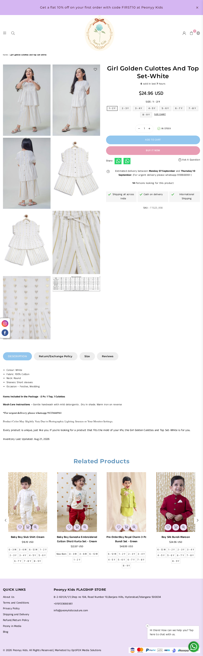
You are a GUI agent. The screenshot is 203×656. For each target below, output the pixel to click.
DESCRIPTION (17, 356)
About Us (8, 597)
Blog (5, 632)
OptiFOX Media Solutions (86, 650)
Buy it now (153, 150)
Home (5, 54)
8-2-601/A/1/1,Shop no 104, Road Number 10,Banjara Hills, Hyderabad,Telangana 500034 (107, 597)
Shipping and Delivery (16, 614)
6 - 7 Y (178, 108)
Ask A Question (190, 160)
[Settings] (197, 33)
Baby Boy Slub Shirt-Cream (28, 537)
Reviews (108, 356)
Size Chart (160, 114)
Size (87, 356)
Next (197, 520)
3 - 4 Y (138, 108)
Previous (5, 520)
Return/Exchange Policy (56, 356)
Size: (153, 102)
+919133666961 (63, 604)
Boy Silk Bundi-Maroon (176, 537)
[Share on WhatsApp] (118, 161)
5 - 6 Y (165, 108)
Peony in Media (12, 626)
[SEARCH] (13, 33)
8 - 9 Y (146, 114)
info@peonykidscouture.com (71, 610)
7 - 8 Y (192, 108)
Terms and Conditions (16, 603)
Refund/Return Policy (16, 620)
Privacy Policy (11, 608)
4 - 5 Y (151, 108)
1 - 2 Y (112, 108)
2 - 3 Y (125, 108)
